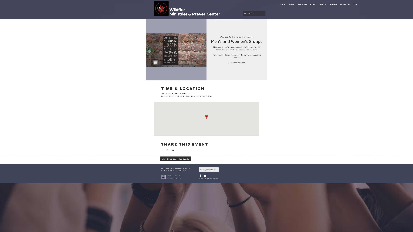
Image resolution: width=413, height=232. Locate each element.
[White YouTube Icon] (205, 175)
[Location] (163, 177)
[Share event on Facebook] (162, 150)
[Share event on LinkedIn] (173, 150)
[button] (291, 4)
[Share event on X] (167, 150)
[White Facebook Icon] (200, 175)
